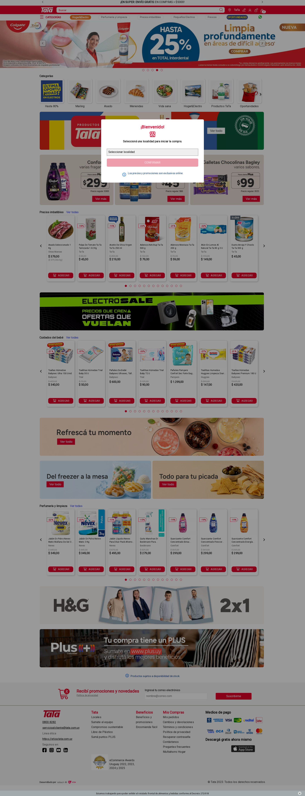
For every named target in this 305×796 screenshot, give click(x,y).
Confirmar (152, 162)
